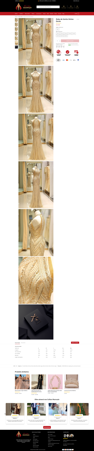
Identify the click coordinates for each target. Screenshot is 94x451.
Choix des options (22, 396)
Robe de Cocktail (36, 445)
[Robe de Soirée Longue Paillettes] (22, 381)
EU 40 (74, 33)
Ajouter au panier (70, 40)
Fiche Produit (17, 342)
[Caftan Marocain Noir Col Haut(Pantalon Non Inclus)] (38, 381)
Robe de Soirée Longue (53, 365)
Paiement (77, 7)
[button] (58, 23)
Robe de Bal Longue (39, 365)
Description (23, 342)
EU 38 (70, 33)
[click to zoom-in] (35, 41)
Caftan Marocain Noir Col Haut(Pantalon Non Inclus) (36, 391)
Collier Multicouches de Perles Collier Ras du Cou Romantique (55, 391)
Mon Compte (64, 7)
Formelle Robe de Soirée (26, 365)
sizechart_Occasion (77, 365)
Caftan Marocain (36, 436)
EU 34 (62, 33)
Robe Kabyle (35, 439)
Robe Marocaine (36, 440)
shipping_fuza (70, 365)
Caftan (34, 434)
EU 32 (58, 33)
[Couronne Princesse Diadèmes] (71, 381)
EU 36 (66, 33)
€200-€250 (64, 365)
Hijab (34, 437)
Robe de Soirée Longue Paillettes (21, 390)
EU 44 (62, 35)
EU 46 (66, 35)
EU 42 (58, 35)
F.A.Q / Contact (70, 7)
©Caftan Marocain (33, 449)
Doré (57, 29)
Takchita (34, 443)
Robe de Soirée (45, 365)
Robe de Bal (20, 16)
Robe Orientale (35, 442)
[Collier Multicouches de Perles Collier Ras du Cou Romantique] (55, 381)
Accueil (16, 16)
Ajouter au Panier (75, 342)
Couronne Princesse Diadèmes (70, 390)
